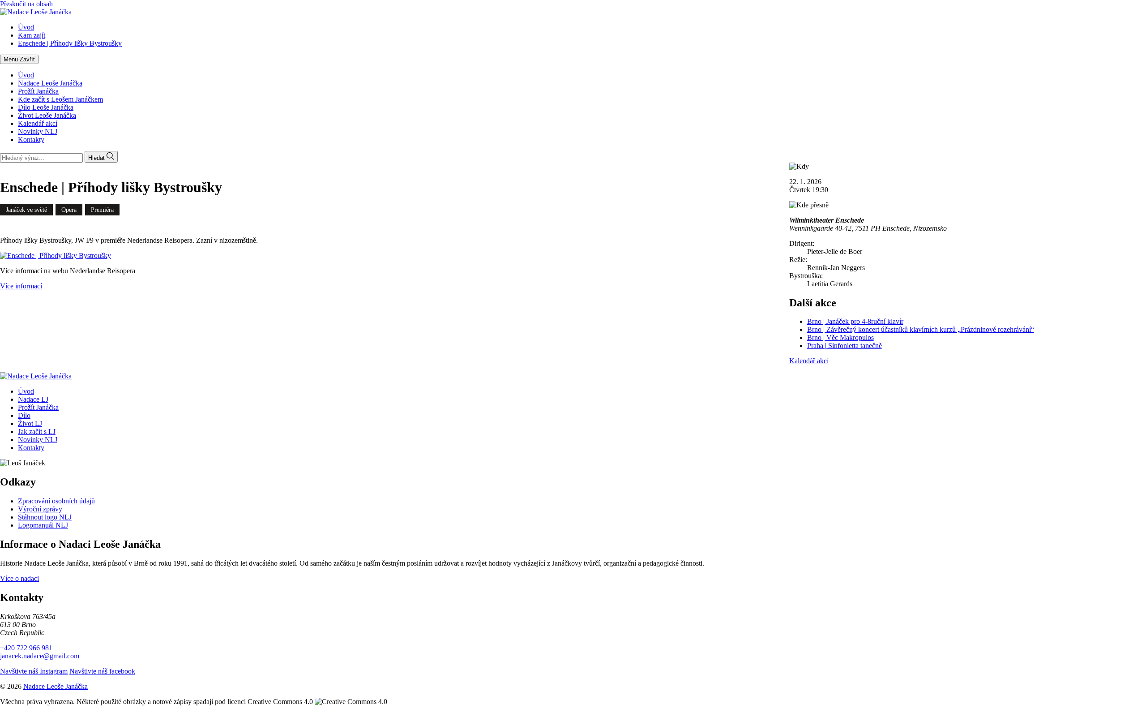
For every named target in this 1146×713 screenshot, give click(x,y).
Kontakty (31, 139)
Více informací (21, 286)
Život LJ (30, 423)
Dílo (24, 415)
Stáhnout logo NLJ (45, 517)
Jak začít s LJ (37, 431)
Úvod (26, 75)
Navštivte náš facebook (102, 671)
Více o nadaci (19, 578)
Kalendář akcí (37, 123)
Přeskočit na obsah (26, 4)
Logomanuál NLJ (43, 525)
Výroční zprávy (40, 509)
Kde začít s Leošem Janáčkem (60, 99)
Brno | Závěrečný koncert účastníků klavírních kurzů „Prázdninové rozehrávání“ (920, 329)
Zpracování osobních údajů (56, 501)
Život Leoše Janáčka (47, 115)
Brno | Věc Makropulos (840, 337)
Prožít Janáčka (38, 91)
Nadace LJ (33, 399)
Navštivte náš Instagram (34, 671)
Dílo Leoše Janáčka (45, 107)
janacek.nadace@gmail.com (39, 656)
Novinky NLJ (37, 131)
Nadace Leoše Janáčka (50, 83)
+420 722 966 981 (26, 648)
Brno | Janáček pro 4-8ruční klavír (855, 321)
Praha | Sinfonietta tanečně (844, 345)
